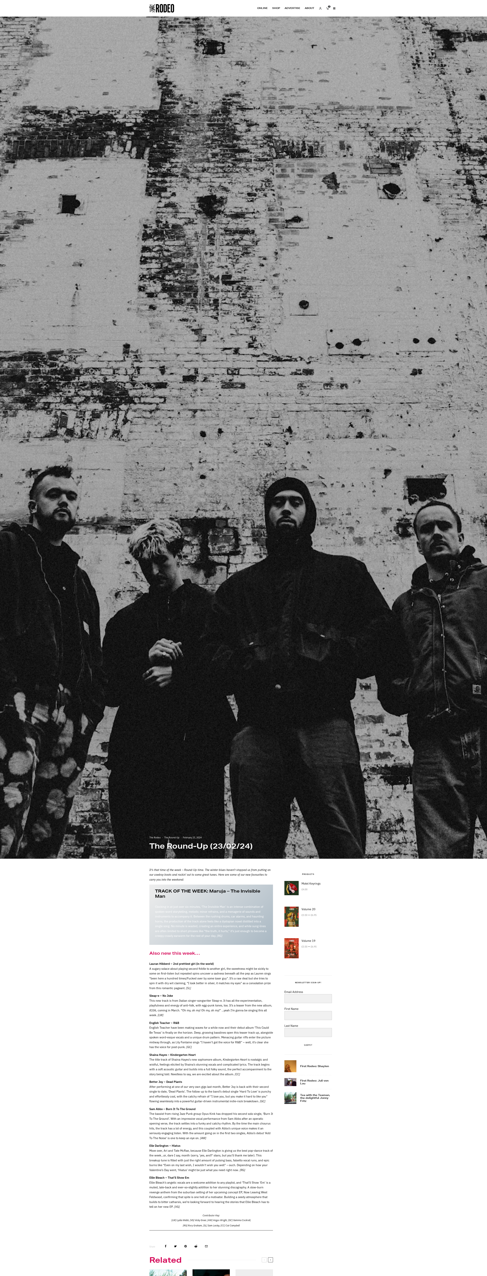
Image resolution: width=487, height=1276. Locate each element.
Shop (276, 8)
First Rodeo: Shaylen (314, 1066)
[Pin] (185, 1246)
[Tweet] (175, 1246)
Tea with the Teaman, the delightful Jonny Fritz (315, 1098)
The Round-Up (171, 837)
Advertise (292, 8)
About (309, 8)
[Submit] (195, 1246)
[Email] (206, 1246)
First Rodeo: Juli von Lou (314, 1082)
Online (262, 8)
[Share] (165, 1246)
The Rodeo (155, 837)
